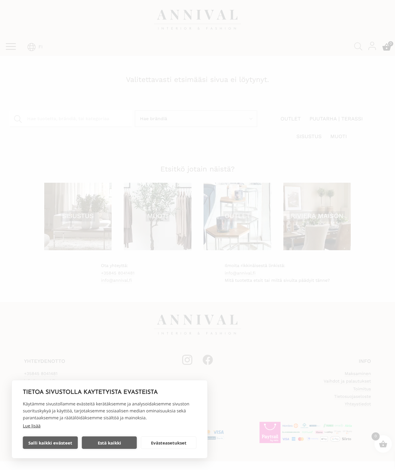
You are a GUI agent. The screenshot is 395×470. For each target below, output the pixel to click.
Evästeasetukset (169, 443)
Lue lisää (31, 426)
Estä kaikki (109, 443)
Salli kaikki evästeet (50, 443)
